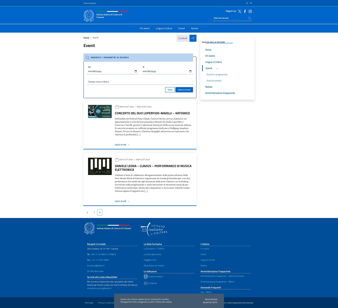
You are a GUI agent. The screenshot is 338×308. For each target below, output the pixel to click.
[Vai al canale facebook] (244, 11)
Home (86, 37)
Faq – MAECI (206, 292)
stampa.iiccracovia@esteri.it (99, 288)
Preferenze (211, 299)
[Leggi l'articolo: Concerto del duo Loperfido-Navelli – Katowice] (100, 111)
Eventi (203, 254)
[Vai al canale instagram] (249, 11)
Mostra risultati (184, 89)
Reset (170, 89)
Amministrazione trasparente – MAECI (217, 281)
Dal (89, 66)
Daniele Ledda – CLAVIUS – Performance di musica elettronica (153, 168)
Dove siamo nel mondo (154, 265)
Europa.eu (152, 283)
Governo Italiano (89, 3)
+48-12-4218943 (98, 254)
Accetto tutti (210, 302)
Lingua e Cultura (208, 259)
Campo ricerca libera (98, 81)
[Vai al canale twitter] (239, 11)
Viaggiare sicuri (150, 259)
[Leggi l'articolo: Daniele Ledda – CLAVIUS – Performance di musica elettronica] (100, 166)
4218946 (111, 254)
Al (143, 66)
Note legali (89, 302)
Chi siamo (205, 248)
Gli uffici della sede (95, 271)
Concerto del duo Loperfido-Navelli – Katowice (152, 113)
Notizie (204, 265)
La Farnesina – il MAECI (154, 248)
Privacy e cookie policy (107, 302)
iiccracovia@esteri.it (96, 265)
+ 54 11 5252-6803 (100, 259)
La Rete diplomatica (152, 254)
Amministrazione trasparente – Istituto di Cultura (222, 276)
